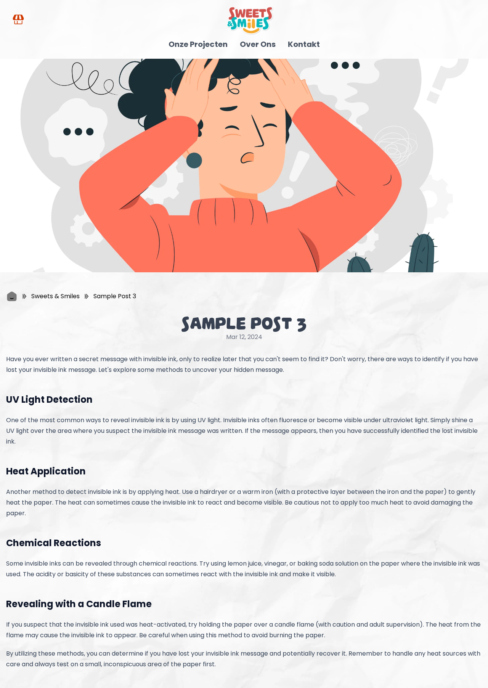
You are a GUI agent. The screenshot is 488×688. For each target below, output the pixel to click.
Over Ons (258, 44)
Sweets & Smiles (55, 296)
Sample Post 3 (114, 296)
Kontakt (304, 44)
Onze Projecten (198, 44)
